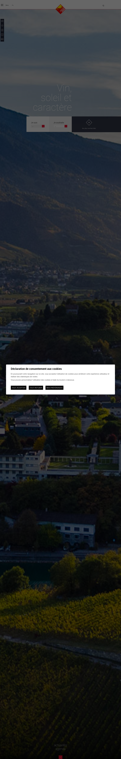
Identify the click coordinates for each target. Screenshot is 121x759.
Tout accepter (18, 387)
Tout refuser (36, 387)
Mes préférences (54, 387)
